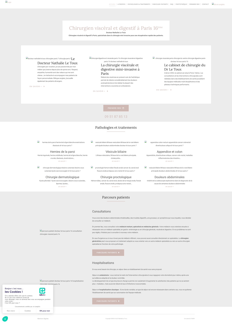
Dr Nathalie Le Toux (122, 318)
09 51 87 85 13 (116, 117)
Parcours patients (107, 252)
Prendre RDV (114, 108)
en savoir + (62, 161)
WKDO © (113, 318)
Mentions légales (42, 318)
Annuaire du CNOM (189, 318)
